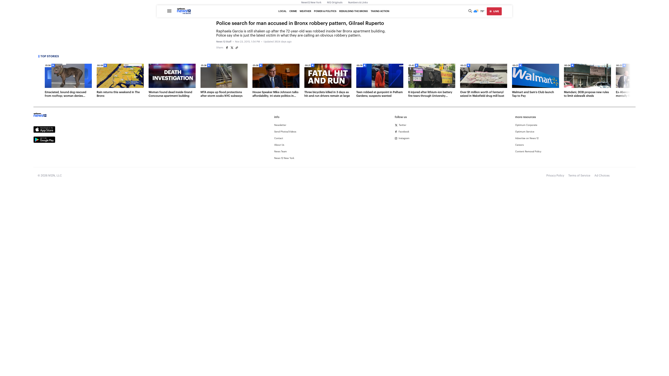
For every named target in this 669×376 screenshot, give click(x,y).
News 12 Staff (223, 42)
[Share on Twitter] (231, 47)
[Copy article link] (236, 47)
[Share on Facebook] (227, 47)
